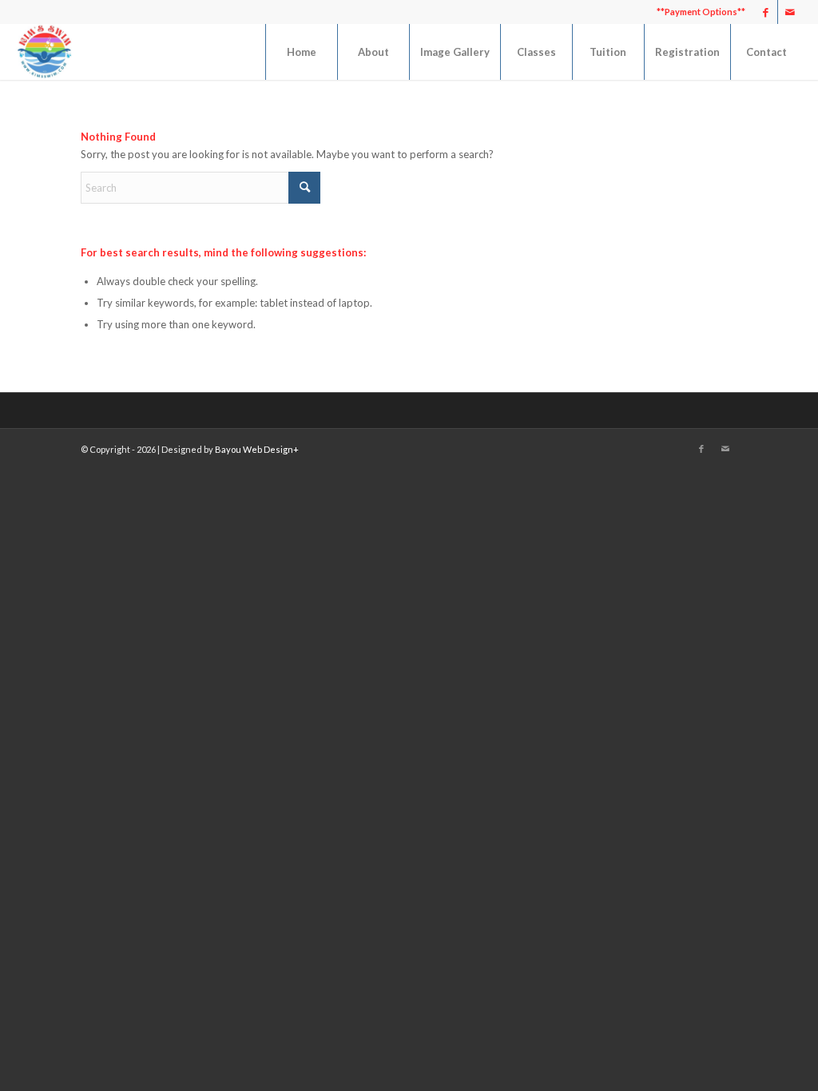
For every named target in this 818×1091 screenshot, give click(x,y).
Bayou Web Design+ (257, 449)
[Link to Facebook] (765, 12)
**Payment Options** (701, 11)
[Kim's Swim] (44, 52)
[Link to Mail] (790, 12)
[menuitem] (697, 12)
